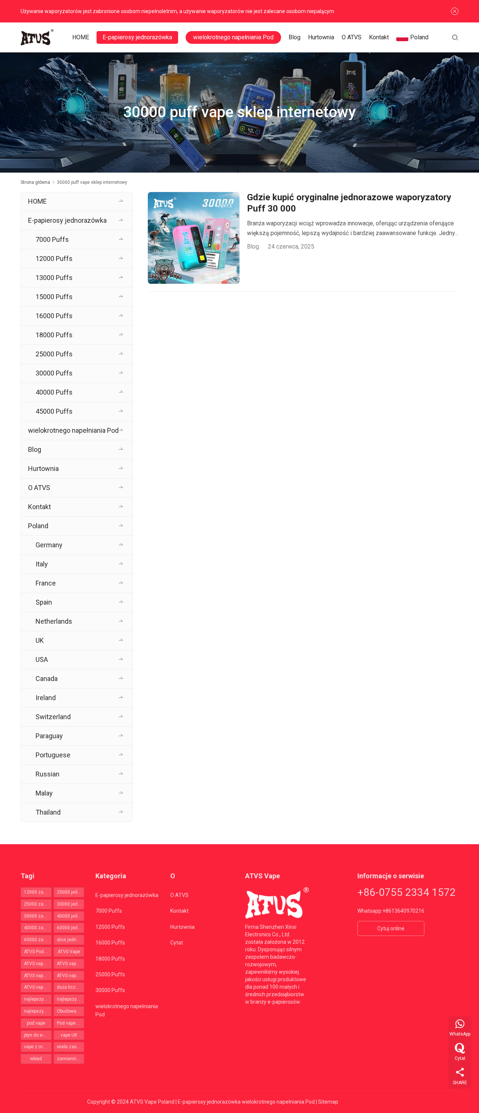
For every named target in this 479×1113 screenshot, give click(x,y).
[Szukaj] (455, 37)
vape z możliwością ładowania (38, 1046)
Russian (48, 774)
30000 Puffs (54, 373)
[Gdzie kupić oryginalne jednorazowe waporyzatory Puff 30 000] (194, 238)
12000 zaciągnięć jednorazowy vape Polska (38, 892)
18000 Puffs (54, 335)
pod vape (36, 1023)
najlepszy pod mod (38, 999)
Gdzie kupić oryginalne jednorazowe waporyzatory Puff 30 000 (349, 203)
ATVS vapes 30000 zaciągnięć (38, 975)
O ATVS (351, 37)
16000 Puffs (54, 316)
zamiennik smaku (71, 1058)
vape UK (69, 1035)
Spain (44, 602)
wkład (36, 1058)
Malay (44, 793)
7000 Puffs (52, 239)
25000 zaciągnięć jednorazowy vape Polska (38, 904)
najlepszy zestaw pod (71, 999)
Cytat (176, 943)
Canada (47, 678)
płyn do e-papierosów (38, 1035)
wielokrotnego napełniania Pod (233, 37)
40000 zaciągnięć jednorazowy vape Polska (38, 927)
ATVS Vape (69, 951)
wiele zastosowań (71, 1046)
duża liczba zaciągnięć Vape (71, 987)
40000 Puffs (54, 392)
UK (40, 640)
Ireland (46, 698)
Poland (419, 37)
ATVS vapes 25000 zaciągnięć (71, 963)
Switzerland (53, 717)
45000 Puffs (54, 411)
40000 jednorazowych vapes (71, 916)
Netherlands (54, 621)
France (46, 583)
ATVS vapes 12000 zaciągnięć (38, 963)
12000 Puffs (54, 258)
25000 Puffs (54, 354)
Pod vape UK (69, 1023)
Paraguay (49, 736)
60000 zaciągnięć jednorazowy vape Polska (38, 939)
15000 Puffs (54, 297)
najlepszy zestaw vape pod (38, 1011)
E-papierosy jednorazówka (137, 37)
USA (42, 659)
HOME (80, 37)
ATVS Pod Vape (38, 951)
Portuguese (53, 755)
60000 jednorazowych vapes (71, 927)
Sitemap (328, 1102)
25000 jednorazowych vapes (71, 892)
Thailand (48, 812)
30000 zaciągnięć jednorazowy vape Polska (38, 916)
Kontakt (379, 37)
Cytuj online (391, 928)
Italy (42, 564)
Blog (294, 37)
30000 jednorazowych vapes (71, 904)
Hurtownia (321, 37)
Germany (49, 545)
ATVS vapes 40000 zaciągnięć (71, 975)
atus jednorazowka (71, 939)
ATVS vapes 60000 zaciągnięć (38, 987)
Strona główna (35, 182)
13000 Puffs (54, 278)
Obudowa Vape (71, 1011)
